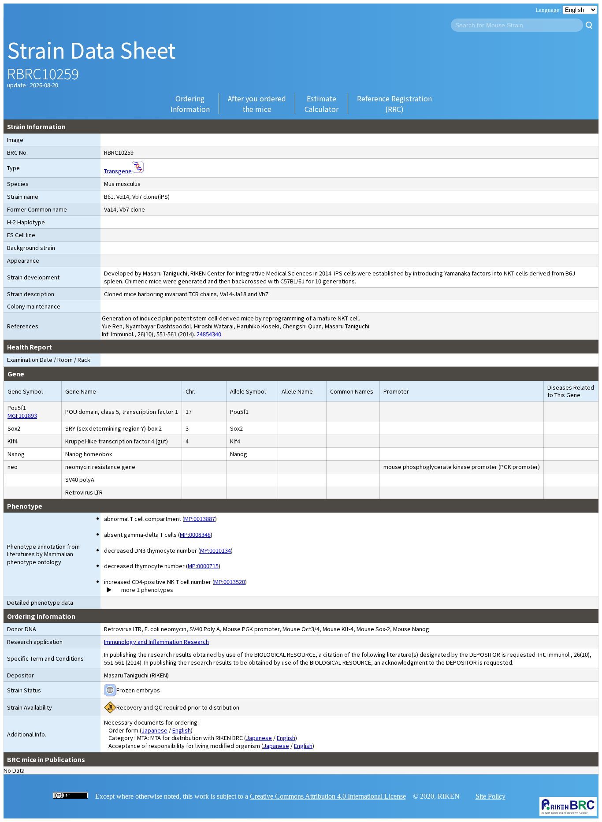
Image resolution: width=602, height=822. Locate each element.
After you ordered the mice (257, 103)
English (181, 730)
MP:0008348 (195, 534)
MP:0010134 (215, 550)
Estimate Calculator (321, 103)
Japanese (154, 730)
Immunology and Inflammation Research (156, 641)
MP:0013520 (229, 581)
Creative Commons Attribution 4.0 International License (328, 796)
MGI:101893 (22, 415)
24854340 (209, 334)
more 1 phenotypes (147, 590)
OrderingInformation (190, 103)
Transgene (118, 171)
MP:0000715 (203, 566)
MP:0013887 (199, 518)
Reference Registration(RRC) (394, 103)
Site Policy (490, 796)
